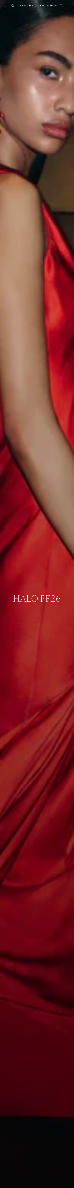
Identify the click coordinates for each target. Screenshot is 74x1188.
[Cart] (69, 6)
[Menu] (4, 5)
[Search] (12, 6)
